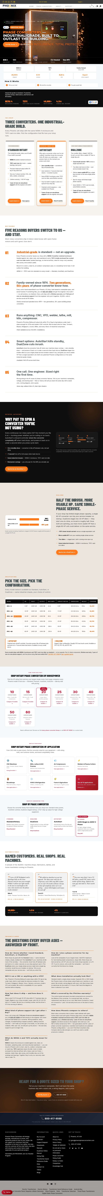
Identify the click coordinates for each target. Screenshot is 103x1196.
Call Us (8, 1192)
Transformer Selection (68, 1191)
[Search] (90, 7)
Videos (39, 1170)
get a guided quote (67, 654)
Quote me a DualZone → (67, 552)
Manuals (39, 1148)
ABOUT (58, 6)
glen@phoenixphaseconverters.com (82, 1140)
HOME (31, 6)
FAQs (38, 1164)
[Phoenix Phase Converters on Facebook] (48, 1184)
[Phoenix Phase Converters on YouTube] (51, 1184)
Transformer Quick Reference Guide (60, 1189)
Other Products (50, 1191)
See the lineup (25, 44)
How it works (58, 201)
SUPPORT (68, 6)
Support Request (42, 1142)
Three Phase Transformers (86, 1191)
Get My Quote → (11, 44)
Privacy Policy (57, 1139)
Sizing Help (40, 1156)
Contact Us (40, 1167)
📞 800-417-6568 (95, 5)
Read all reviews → (87, 911)
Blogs (38, 1172)
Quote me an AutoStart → (16, 469)
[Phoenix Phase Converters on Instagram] (55, 1184)
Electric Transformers (29, 1189)
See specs (25, 201)
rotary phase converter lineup (51, 730)
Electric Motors (42, 1189)
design (55, 61)
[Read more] (3, 2)
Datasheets (40, 1145)
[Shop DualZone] (83, 173)
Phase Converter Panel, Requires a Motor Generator (27, 1191)
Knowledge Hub (58, 1166)
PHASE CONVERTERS (44, 6)
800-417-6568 (43, 2)
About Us (56, 1137)
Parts (58, 1191)
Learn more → (14, 201)
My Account (41, 1137)
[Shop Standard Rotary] (20, 173)
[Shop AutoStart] (51, 173)
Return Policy (57, 1142)
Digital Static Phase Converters (52, 1193)
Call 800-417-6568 (54, 654)
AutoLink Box (78, 1189)
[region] (51, 617)
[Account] (93, 7)
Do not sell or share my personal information (59, 1150)
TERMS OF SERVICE (59, 1145)
